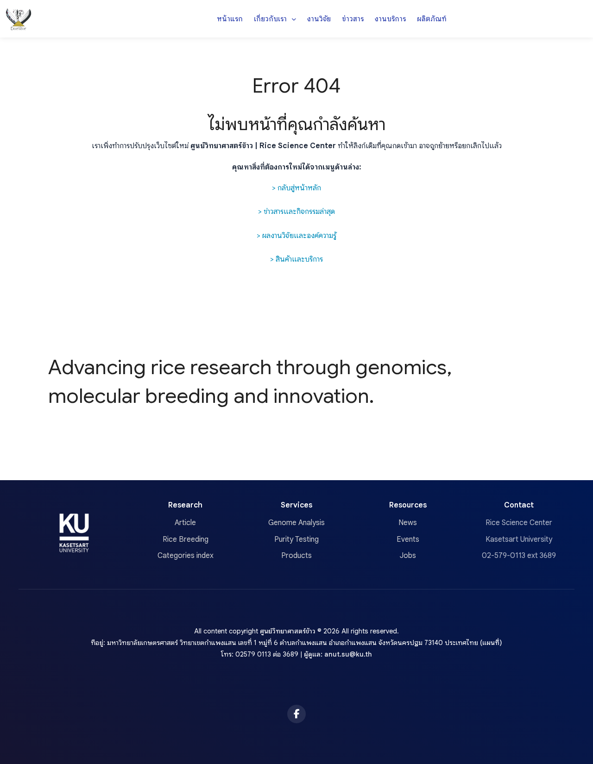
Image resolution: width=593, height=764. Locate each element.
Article (185, 522)
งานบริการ (390, 18)
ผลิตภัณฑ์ (432, 18)
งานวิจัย (319, 18)
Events (408, 539)
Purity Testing (296, 539)
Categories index (186, 555)
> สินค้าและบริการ (296, 259)
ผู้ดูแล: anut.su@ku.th (338, 654)
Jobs (408, 555)
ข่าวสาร (353, 18)
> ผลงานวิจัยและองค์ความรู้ (296, 235)
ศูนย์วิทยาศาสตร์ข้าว (287, 631)
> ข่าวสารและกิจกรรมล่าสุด (296, 211)
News (407, 522)
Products (296, 555)
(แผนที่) (491, 643)
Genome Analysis (296, 522)
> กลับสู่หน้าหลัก (296, 188)
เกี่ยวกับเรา (271, 18)
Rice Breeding (185, 539)
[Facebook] (296, 714)
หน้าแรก (230, 18)
